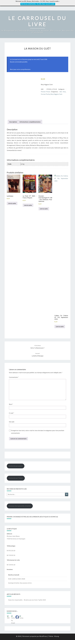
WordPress (43, 636)
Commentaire (14, 377)
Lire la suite (12, 203)
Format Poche (45, 94)
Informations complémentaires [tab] (30, 122)
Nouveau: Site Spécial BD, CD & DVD (20, 506)
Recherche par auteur (15, 466)
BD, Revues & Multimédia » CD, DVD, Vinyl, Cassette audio (37, 4)
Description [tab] (13, 122)
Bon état (63, 92)
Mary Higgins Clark (56, 94)
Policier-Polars (45, 92)
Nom (11, 404)
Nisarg (56, 636)
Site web (11, 422)
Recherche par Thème (16, 478)
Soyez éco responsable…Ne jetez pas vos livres (23, 600)
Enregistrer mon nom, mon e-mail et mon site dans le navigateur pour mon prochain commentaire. (37, 432)
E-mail (11, 413)
